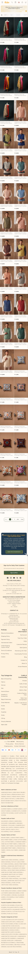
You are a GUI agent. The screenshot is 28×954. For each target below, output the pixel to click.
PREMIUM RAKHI (16, 794)
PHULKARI (11, 825)
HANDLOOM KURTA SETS (8, 921)
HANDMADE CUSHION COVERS (10, 930)
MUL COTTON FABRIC (8, 842)
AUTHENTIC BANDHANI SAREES (11, 893)
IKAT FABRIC (10, 846)
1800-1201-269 (12, 617)
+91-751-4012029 (8, 623)
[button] (2, 2)
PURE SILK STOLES (12, 913)
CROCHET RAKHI (5, 794)
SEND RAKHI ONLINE (19, 792)
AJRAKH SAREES (22, 891)
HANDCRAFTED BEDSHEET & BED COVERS (13, 928)
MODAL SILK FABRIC (12, 850)
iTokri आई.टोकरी (10, 741)
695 (18, 519)
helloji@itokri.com (20, 625)
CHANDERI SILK (19, 825)
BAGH (13, 829)
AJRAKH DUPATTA (6, 911)
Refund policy (20, 741)
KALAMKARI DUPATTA (19, 909)
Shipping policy (8, 746)
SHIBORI (16, 827)
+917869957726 (13, 613)
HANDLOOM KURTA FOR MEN (9, 934)
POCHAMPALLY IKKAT (7, 831)
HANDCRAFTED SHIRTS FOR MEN (10, 932)
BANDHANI (18, 821)
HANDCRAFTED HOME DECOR (10, 926)
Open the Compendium (14, 551)
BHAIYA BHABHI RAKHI (7, 800)
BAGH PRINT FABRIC (7, 839)
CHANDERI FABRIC (20, 842)
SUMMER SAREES (17, 809)
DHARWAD (4, 825)
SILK (17, 829)
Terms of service (19, 744)
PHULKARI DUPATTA (12, 907)
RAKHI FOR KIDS (9, 798)
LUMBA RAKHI (19, 798)
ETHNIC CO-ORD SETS (20, 924)
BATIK (11, 827)
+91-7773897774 (14, 620)
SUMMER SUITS (16, 811)
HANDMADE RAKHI (6, 792)
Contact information (19, 746)
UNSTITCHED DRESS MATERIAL (9, 860)
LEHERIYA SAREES (6, 899)
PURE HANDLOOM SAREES (8, 891)
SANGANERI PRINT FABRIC (8, 848)
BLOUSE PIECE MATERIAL (15, 946)
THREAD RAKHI (16, 796)
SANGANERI (12, 823)
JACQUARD (4, 823)
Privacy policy (9, 744)
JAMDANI (19, 823)
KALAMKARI (4, 821)
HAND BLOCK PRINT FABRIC (9, 844)
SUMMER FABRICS (6, 809)
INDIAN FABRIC (5, 837)
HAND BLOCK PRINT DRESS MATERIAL (12, 872)
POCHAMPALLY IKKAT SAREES (15, 897)
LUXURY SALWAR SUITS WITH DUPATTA (12, 919)
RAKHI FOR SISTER (20, 800)
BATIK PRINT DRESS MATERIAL (16, 870)
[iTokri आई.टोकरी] (7, 2)
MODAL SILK (4, 827)
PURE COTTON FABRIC (20, 839)
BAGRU (8, 829)
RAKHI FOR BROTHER (7, 803)
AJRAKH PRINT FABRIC (17, 837)
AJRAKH (11, 821)
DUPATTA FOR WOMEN (7, 905)
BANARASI (17, 831)
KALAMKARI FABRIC (20, 846)
